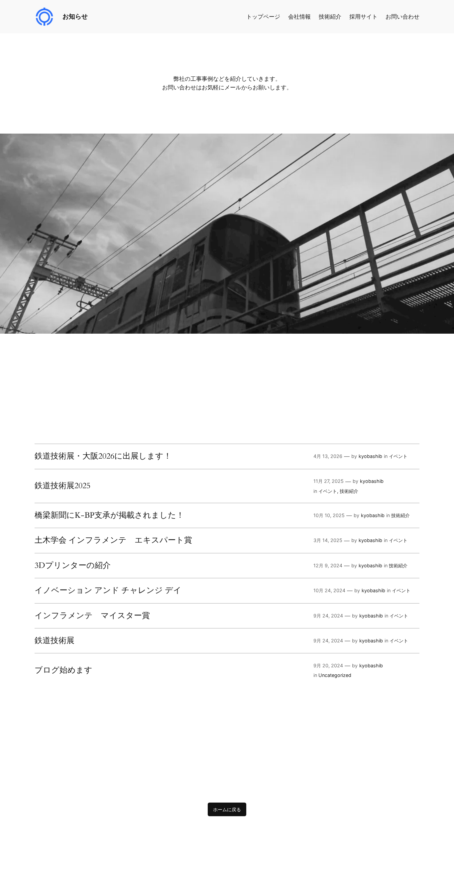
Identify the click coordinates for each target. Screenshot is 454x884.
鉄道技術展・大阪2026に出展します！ (103, 456)
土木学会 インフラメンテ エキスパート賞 (113, 540)
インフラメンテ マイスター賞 (92, 615)
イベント (398, 456)
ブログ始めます (63, 670)
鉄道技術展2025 (62, 486)
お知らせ (75, 16)
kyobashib (370, 456)
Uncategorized (334, 675)
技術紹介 (349, 491)
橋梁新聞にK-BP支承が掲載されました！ (109, 515)
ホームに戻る (227, 809)
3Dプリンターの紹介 (73, 565)
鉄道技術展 (54, 640)
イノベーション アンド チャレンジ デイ (108, 590)
